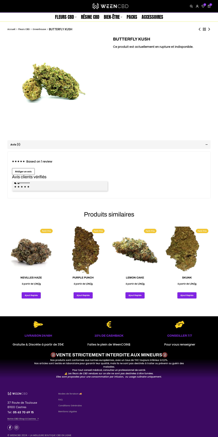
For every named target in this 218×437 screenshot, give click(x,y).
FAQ (60, 399)
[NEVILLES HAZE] (31, 250)
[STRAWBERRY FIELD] (209, 29)
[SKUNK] (187, 250)
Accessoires (152, 17)
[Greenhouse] (204, 29)
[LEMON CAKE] (135, 250)
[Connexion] (197, 6)
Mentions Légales (67, 411)
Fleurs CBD (64, 17)
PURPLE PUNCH (83, 277)
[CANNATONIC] (199, 29)
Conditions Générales (70, 405)
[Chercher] (191, 6)
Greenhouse (39, 29)
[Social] (9, 427)
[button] (203, 6)
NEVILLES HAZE (31, 277)
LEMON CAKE (135, 277)
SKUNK (187, 277)
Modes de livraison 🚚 (70, 393)
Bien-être (112, 17)
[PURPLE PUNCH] (83, 250)
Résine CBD (90, 17)
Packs (132, 17)
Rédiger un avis (23, 171)
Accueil (11, 29)
